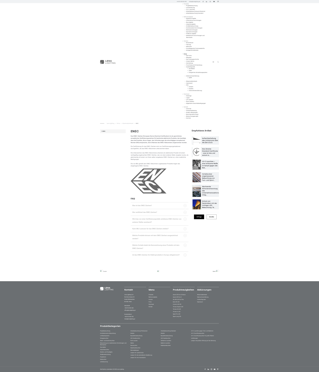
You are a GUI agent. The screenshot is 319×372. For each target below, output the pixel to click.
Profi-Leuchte (133, 340)
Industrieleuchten (104, 349)
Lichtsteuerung (104, 361)
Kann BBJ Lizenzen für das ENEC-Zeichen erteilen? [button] (150, 229)
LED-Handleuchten (135, 338)
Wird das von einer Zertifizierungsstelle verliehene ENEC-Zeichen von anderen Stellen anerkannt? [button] (156, 220)
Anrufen (211, 217)
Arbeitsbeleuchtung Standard (168, 331)
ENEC (103, 131)
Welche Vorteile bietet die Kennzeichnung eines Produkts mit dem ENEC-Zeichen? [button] (155, 246)
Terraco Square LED (178, 306)
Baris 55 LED (176, 301)
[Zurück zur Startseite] (108, 62)
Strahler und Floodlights (106, 352)
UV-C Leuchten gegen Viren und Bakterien (202, 331)
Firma (150, 301)
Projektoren (103, 357)
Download (151, 304)
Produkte (151, 294)
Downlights (103, 347)
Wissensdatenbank (202, 294)
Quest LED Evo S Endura (179, 294)
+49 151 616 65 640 (182, 1)
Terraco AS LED (177, 309)
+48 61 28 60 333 (128, 316)
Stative (132, 343)
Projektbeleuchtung (105, 331)
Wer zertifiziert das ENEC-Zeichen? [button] (144, 212)
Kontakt (150, 306)
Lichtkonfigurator (201, 299)
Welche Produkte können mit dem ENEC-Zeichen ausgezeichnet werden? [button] (155, 237)
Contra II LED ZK (177, 304)
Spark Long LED (177, 316)
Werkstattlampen (134, 350)
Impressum (200, 301)
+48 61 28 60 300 (128, 308)
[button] (218, 62)
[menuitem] (186, 4)
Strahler (132, 333)
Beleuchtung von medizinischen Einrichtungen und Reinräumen (113, 343)
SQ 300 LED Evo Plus (178, 299)
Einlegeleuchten (104, 338)
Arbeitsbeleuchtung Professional (138, 331)
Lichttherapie (194, 338)
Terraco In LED (176, 311)
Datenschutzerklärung (202, 297)
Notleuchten (103, 359)
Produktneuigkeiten (183, 289)
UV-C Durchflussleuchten (197, 333)
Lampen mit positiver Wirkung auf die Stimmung (203, 340)
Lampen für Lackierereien (137, 352)
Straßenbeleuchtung (105, 354)
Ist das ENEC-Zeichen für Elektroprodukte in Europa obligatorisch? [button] (156, 255)
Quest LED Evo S (177, 297)
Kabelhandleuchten (135, 347)
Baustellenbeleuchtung (136, 335)
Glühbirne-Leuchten (166, 340)
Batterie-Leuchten (165, 343)
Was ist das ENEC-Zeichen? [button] (142, 205)
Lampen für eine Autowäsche (138, 357)
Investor (151, 299)
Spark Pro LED (176, 314)
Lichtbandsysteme (104, 335)
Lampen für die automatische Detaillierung (141, 355)
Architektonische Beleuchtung (108, 333)
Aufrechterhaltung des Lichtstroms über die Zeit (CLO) (210, 140)
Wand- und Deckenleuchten (107, 340)
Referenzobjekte (153, 297)
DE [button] (213, 62)
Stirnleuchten (133, 345)
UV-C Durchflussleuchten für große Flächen (202, 335)
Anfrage (199, 217)
